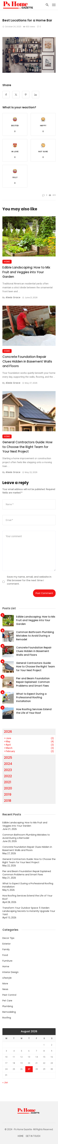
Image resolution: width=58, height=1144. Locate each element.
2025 (8, 757)
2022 (8, 776)
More (5, 983)
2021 (7, 782)
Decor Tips (8, 938)
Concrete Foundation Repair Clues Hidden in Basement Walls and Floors (27, 361)
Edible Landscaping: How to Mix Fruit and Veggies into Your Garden (26, 272)
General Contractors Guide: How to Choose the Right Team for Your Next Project (27, 447)
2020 (8, 788)
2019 (7, 794)
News (5, 989)
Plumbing (7, 1006)
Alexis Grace (13, 297)
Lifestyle (7, 977)
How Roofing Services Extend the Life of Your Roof (34, 711)
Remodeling (9, 1012)
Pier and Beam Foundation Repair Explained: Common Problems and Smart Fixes (33, 682)
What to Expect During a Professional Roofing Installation (31, 697)
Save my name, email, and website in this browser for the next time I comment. (29, 580)
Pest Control (9, 995)
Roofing (6, 1017)
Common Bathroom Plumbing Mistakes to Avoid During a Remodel (35, 635)
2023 (8, 770)
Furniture (7, 960)
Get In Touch (33, 1136)
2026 (8, 731)
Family (6, 949)
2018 (7, 800)
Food (5, 955)
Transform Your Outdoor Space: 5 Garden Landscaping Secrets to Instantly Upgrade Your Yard (28, 911)
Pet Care (7, 1000)
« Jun (5, 1082)
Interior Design (10, 972)
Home (7, 261)
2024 (8, 763)
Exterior (6, 943)
